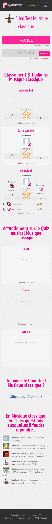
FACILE (26, 40)
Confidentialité (11, 518)
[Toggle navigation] (46, 5)
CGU (37, 518)
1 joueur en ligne (33, 5)
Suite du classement (26, 123)
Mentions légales (26, 518)
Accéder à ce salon (26, 283)
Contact (43, 518)
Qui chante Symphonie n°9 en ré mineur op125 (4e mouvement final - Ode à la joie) (23, 472)
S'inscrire (44, 53)
